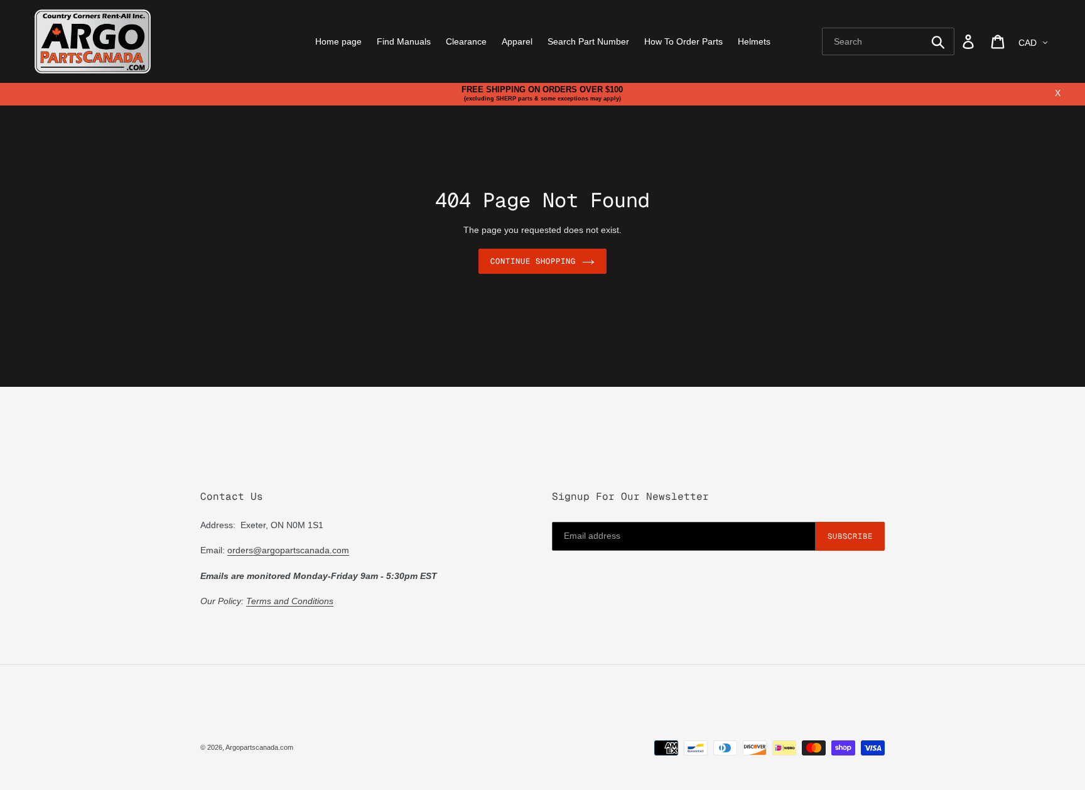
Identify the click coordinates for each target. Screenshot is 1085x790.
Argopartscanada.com (259, 747)
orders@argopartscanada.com (288, 550)
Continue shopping (532, 261)
